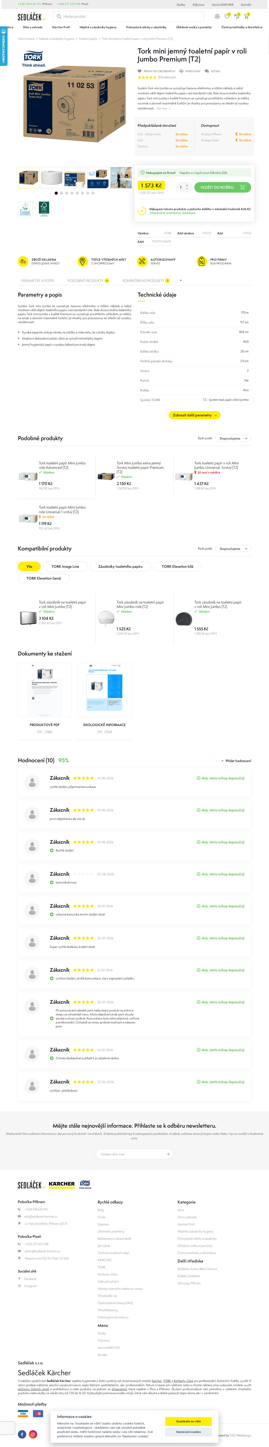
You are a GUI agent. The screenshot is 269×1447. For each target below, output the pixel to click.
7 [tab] (87, 193)
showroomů (119, 1389)
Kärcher (157, 1381)
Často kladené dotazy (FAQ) (115, 1303)
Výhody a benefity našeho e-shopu (120, 1289)
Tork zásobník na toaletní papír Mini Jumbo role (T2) (140, 604)
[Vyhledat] (58, 16)
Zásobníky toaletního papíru (120, 566)
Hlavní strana (26, 39)
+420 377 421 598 (68, 4)
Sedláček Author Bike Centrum (197, 1269)
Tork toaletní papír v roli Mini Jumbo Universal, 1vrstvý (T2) (216, 465)
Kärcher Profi (186, 1224)
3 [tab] (66, 193)
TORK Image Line (65, 566)
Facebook (30, 1279)
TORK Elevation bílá (177, 566)
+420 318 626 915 (29, 4)
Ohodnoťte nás (107, 1296)
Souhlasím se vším (188, 1421)
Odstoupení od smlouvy (113, 1317)
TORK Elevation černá (43, 578)
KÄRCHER (104, 1260)
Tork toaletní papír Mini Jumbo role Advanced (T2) (62, 465)
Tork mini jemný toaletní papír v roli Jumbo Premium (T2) (137, 39)
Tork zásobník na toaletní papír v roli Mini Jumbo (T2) (62, 604)
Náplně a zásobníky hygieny (57, 39)
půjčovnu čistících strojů (33, 1389)
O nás (101, 1217)
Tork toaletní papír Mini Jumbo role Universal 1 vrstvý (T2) (62, 509)
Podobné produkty (87, 280)
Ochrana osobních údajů (113, 1253)
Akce (181, 1210)
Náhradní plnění (108, 1281)
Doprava (103, 1224)
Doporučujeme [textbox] (230, 438)
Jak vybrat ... (105, 1246)
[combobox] (233, 438)
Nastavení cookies (188, 1432)
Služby (181, 5)
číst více (162, 108)
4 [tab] (72, 193)
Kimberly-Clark (107, 1274)
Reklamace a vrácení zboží (114, 1238)
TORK (101, 1267)
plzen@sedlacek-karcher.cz (42, 1251)
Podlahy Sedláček (189, 1276)
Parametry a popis (37, 280)
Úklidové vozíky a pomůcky (195, 1246)
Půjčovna (198, 5)
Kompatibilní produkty (145, 280)
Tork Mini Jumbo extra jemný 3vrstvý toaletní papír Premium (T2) (140, 467)
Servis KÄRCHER (222, 5)
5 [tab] (77, 193)
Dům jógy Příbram (189, 1283)
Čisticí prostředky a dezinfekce (197, 1253)
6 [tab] (82, 193)
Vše (29, 566)
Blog (101, 1210)
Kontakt (246, 5)
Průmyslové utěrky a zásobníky (197, 1238)
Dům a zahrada (187, 1217)
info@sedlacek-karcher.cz (41, 1216)
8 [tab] (93, 193)
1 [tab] (56, 193)
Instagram (30, 1286)
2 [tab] (61, 193)
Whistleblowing (107, 1310)
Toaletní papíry (88, 39)
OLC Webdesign (240, 1435)
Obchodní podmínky (111, 1231)
